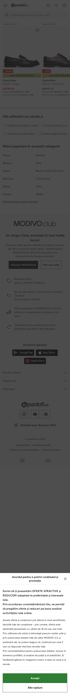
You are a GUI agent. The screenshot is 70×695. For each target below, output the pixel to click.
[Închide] (65, 579)
